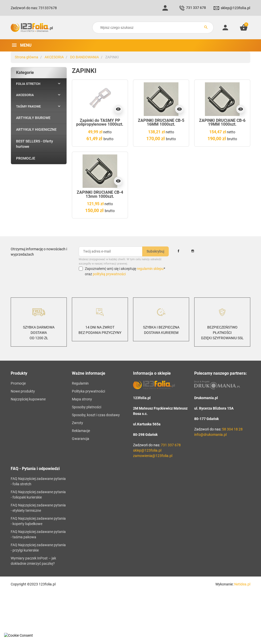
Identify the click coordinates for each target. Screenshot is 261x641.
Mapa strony (82, 399)
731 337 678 (196, 8)
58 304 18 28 (232, 429)
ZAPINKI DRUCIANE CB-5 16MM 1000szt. (161, 122)
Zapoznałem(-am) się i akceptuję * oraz (125, 271)
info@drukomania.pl (210, 435)
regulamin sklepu (150, 269)
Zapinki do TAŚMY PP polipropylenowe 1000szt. (99, 122)
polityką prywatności (109, 274)
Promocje (18, 383)
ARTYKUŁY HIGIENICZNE (36, 129)
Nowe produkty (23, 391)
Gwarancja (80, 439)
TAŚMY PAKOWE (28, 106)
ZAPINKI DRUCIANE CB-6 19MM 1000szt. (222, 122)
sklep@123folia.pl (235, 8)
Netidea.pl (242, 584)
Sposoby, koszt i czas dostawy (96, 415)
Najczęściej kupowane (28, 399)
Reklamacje (81, 431)
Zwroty (77, 423)
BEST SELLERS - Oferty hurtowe (34, 144)
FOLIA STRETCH (28, 84)
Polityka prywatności (88, 391)
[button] (243, 27)
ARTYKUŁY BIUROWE (33, 118)
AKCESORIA (54, 57)
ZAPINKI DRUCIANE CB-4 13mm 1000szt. (100, 194)
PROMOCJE (25, 158)
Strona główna (26, 57)
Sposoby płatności (86, 407)
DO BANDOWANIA (84, 57)
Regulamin (80, 383)
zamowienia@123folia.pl (152, 456)
